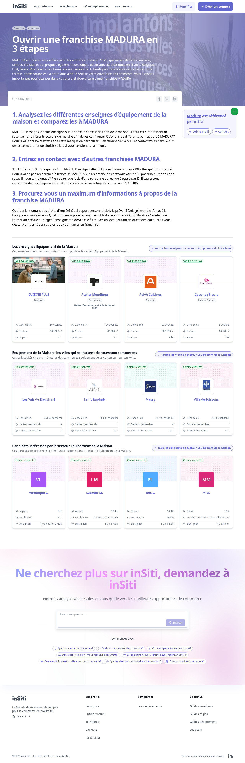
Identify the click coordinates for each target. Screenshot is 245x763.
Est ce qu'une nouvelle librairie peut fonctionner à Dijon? (157, 654)
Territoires (92, 722)
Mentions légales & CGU (56, 756)
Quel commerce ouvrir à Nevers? (75, 648)
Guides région (199, 714)
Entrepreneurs (95, 714)
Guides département (203, 722)
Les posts (196, 729)
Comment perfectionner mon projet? (171, 648)
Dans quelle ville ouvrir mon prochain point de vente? (90, 654)
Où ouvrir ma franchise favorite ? (187, 661)
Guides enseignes (201, 706)
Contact (37, 756)
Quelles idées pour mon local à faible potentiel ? (135, 661)
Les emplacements (150, 706)
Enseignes (92, 706)
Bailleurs (91, 729)
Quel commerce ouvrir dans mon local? (122, 648)
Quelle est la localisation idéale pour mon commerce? (72, 661)
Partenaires (93, 737)
